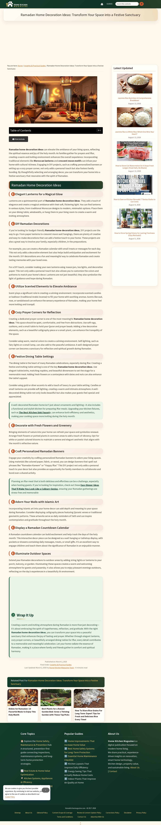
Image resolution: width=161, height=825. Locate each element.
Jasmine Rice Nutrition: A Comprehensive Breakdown (134, 99)
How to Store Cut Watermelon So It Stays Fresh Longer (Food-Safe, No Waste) (135, 166)
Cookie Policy (10, 797)
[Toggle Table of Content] (97, 130)
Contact (113, 771)
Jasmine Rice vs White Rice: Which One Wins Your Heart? (134, 133)
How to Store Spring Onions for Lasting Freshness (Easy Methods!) (134, 234)
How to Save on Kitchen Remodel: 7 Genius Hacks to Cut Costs (134, 200)
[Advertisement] (80, 39)
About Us (134, 767)
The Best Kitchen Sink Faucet (34, 412)
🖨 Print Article (18, 139)
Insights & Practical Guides (61, 665)
